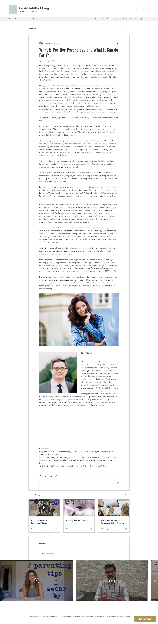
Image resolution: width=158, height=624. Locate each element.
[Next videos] (155, 580)
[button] (127, 29)
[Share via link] (56, 476)
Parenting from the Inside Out (77, 520)
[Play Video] (36, 580)
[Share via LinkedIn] (51, 476)
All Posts (32, 28)
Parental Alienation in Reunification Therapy (39, 522)
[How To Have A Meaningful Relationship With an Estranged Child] (113, 507)
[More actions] (117, 43)
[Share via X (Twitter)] (45, 476)
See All (127, 495)
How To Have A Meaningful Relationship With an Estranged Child (112, 522)
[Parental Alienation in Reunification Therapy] (44, 507)
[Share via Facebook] (40, 476)
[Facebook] (136, 19)
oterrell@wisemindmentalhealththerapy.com (105, 19)
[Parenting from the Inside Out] (79, 507)
